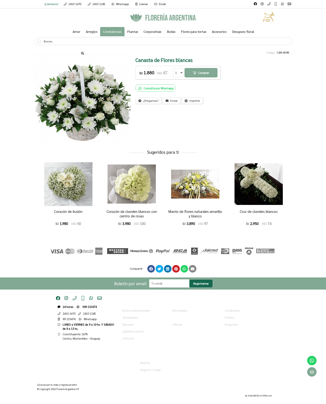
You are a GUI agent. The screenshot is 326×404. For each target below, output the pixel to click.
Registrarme (201, 283)
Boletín (145, 363)
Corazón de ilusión (68, 211)
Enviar (174, 101)
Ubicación (128, 324)
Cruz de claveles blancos (259, 211)
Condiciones (232, 310)
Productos (179, 317)
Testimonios (130, 317)
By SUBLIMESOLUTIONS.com (258, 395)
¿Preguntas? (151, 101)
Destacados (180, 310)
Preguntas (231, 324)
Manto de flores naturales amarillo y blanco (195, 213)
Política (229, 317)
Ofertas (177, 324)
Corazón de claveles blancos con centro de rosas (132, 213)
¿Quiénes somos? (133, 331)
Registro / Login (151, 370)
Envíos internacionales (136, 310)
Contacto (128, 338)
